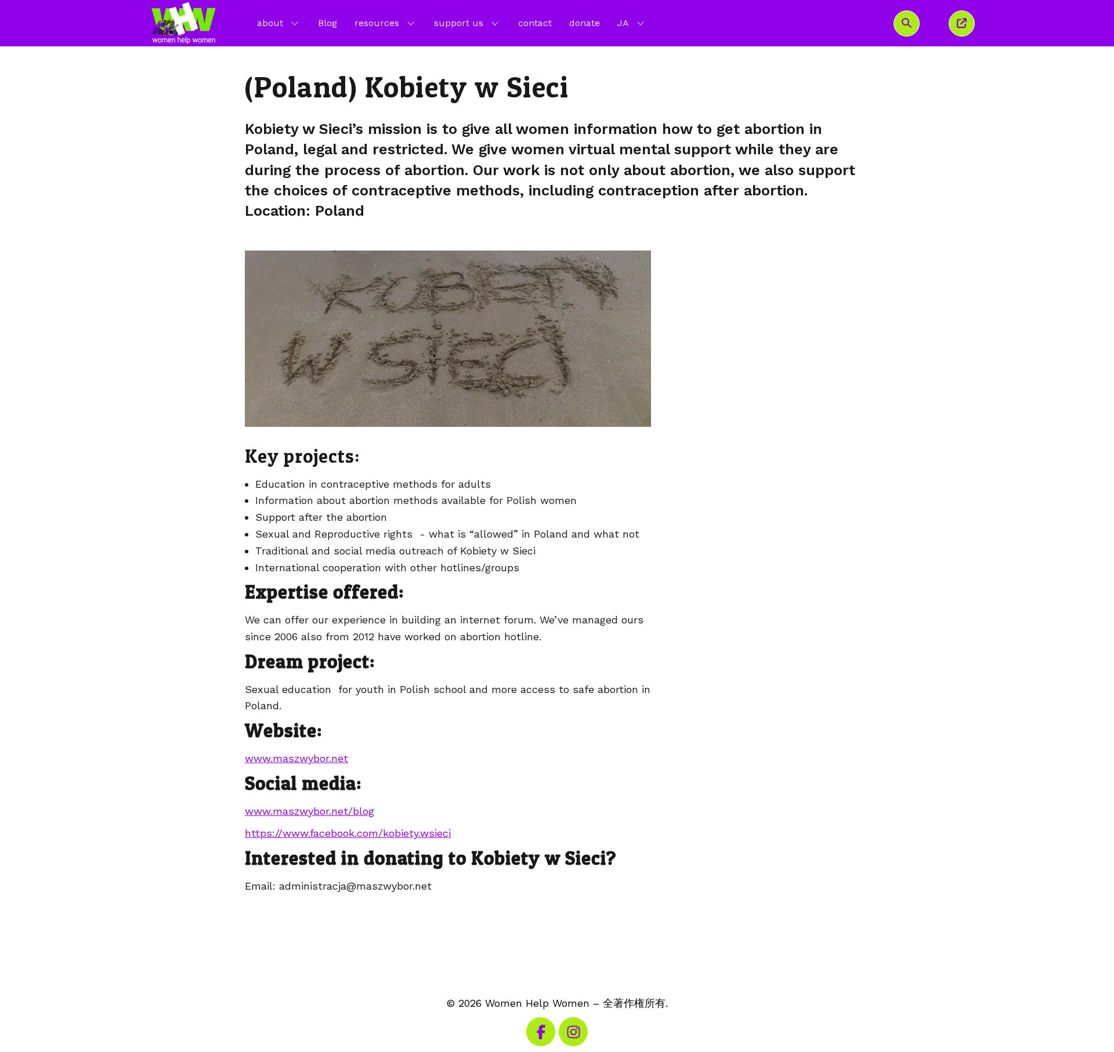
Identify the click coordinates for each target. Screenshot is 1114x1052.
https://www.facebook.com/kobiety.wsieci (348, 833)
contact (535, 22)
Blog (327, 22)
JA (631, 22)
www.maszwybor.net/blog (309, 811)
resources (377, 22)
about (270, 22)
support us (458, 22)
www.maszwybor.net (296, 758)
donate (584, 22)
